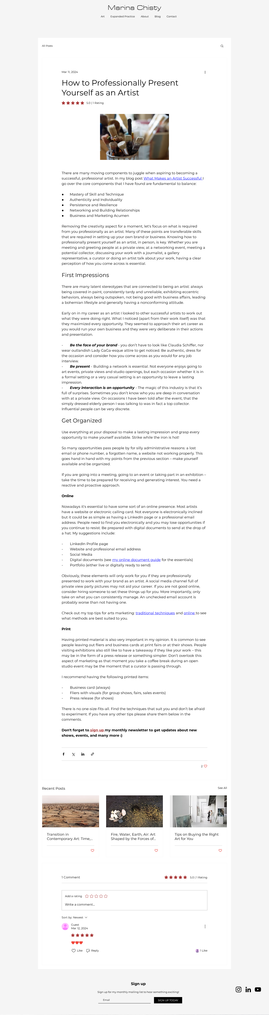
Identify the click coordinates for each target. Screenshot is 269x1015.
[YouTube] (258, 989)
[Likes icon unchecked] (73, 950)
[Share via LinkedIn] (83, 754)
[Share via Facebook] (63, 754)
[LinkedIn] (248, 989)
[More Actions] (205, 926)
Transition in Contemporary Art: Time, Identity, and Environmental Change (68, 836)
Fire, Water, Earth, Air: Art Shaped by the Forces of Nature (133, 836)
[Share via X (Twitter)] (73, 754)
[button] (222, 45)
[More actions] (205, 72)
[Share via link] (92, 754)
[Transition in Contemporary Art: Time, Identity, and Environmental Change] (70, 811)
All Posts (47, 45)
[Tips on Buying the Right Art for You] (198, 811)
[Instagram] (238, 989)
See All (222, 788)
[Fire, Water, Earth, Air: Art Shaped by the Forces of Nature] (134, 811)
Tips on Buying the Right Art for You (197, 836)
